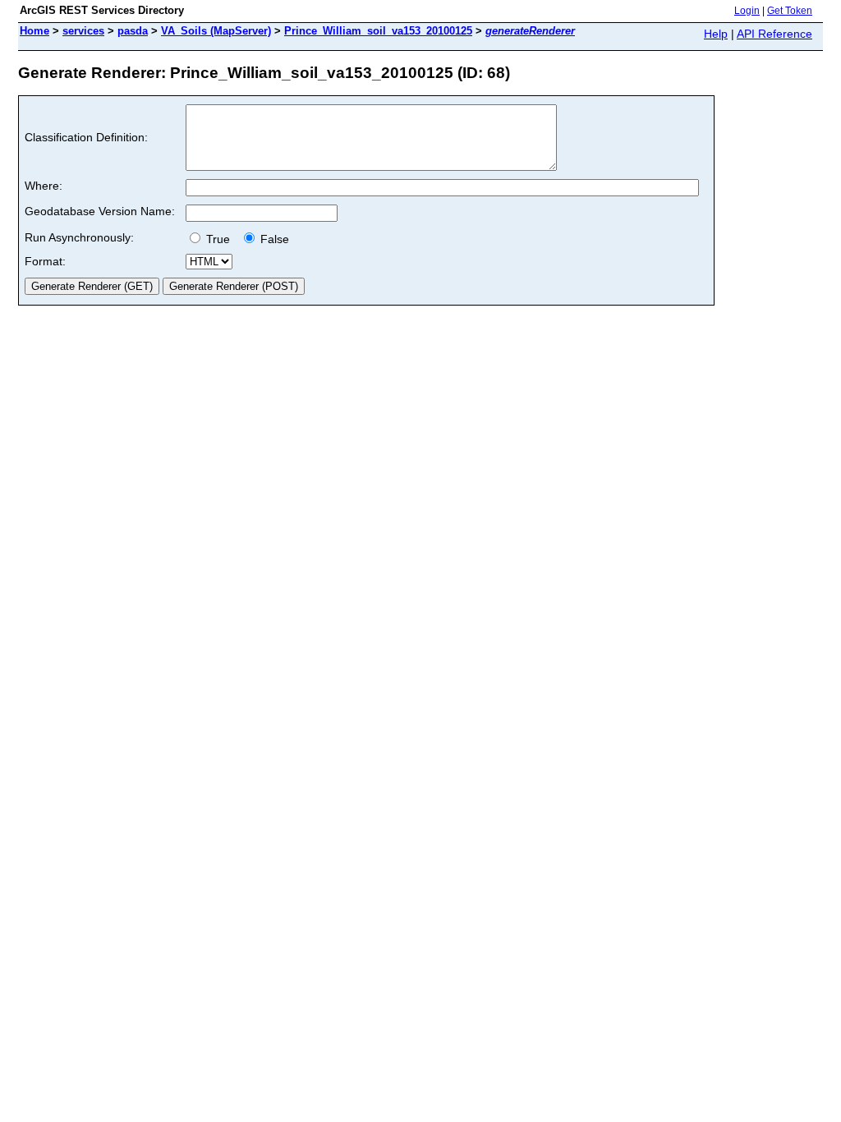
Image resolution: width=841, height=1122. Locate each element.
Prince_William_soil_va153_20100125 (378, 31)
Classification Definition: (86, 137)
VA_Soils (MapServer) (216, 31)
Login (747, 11)
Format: (45, 261)
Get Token (789, 11)
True (220, 239)
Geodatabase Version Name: (100, 211)
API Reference (774, 33)
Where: (43, 185)
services (83, 31)
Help (716, 33)
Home (34, 31)
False (273, 239)
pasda (132, 31)
